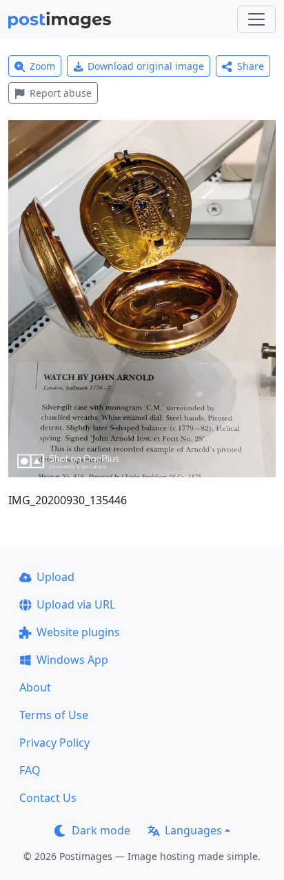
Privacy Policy (54, 742)
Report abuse (61, 92)
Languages (193, 830)
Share (250, 66)
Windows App (72, 659)
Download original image (146, 66)
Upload (55, 576)
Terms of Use (53, 715)
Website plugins (78, 632)
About (35, 687)
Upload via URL (76, 604)
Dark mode (101, 830)
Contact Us (48, 797)
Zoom (42, 66)
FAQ (30, 770)
